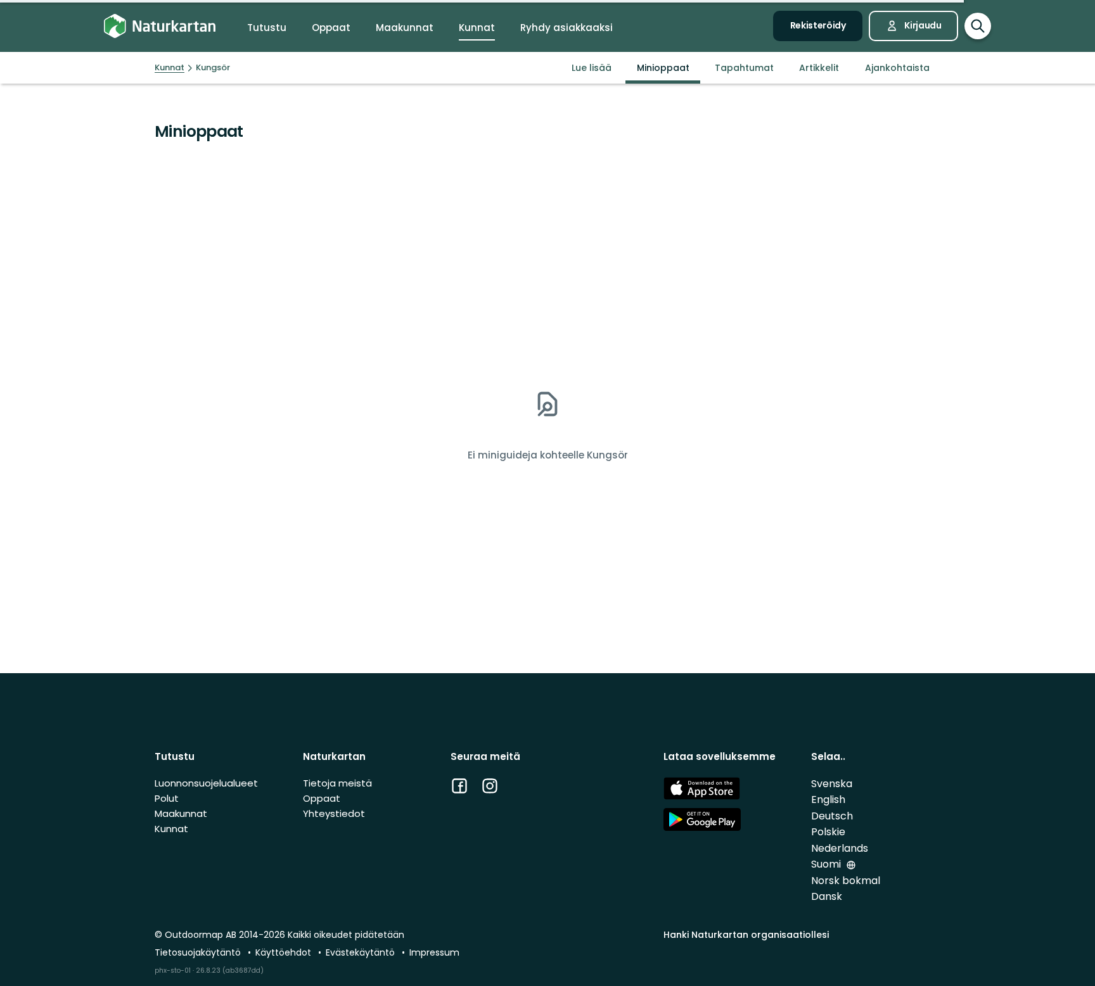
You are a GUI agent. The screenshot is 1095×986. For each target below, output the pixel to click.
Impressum (434, 952)
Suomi (827, 864)
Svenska (831, 783)
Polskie (828, 832)
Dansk (826, 896)
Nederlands (839, 848)
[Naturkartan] (159, 26)
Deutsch (832, 816)
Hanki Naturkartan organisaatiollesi (746, 934)
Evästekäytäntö (361, 952)
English (828, 799)
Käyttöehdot (284, 952)
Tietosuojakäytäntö (199, 952)
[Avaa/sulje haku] (977, 26)
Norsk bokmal (845, 880)
